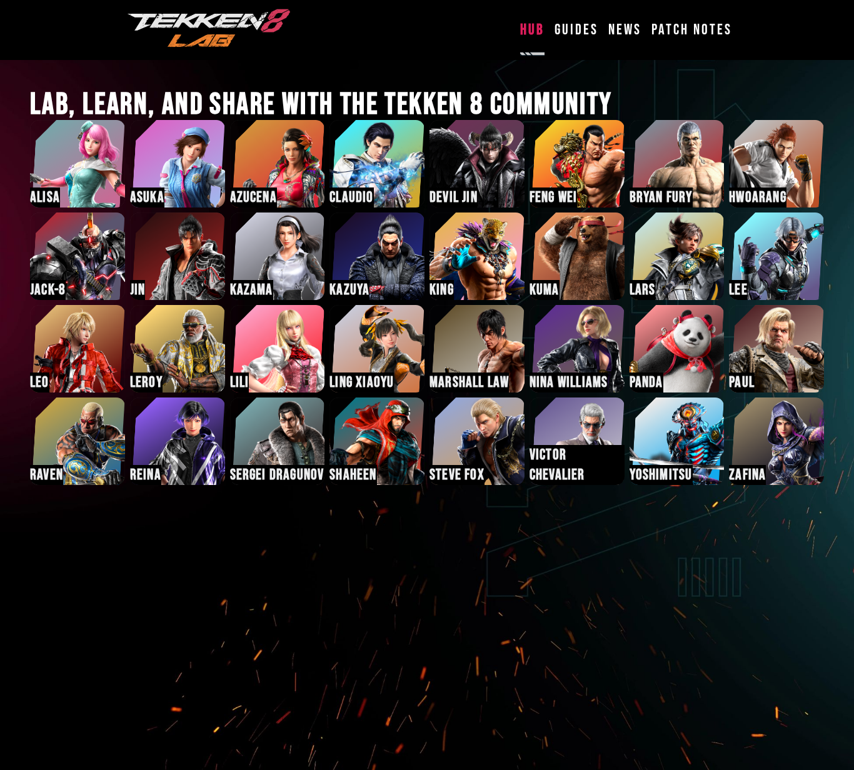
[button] (77, 164)
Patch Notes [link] (691, 30)
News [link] (624, 30)
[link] (209, 30)
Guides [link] (576, 30)
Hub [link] (532, 30)
